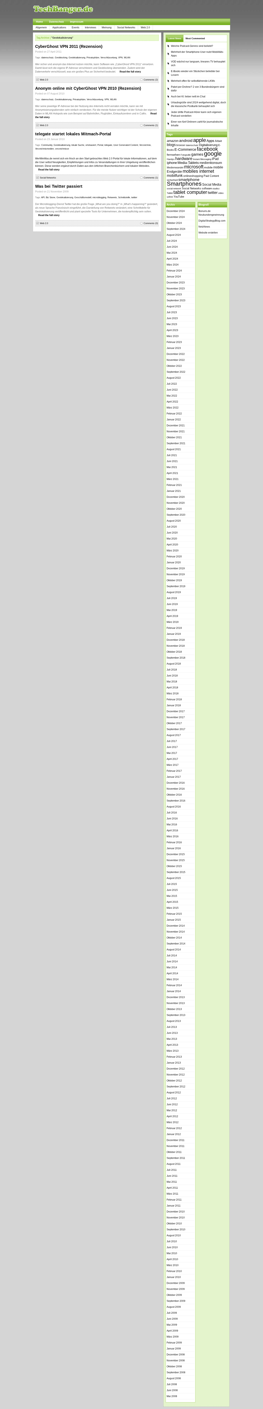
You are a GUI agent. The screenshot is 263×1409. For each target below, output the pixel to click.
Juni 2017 (172, 747)
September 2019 (176, 586)
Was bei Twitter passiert (58, 186)
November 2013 (176, 1003)
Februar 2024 (174, 270)
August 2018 (174, 663)
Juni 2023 (172, 318)
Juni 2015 (172, 890)
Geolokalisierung (77, 57)
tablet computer (190, 192)
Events (75, 27)
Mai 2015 (172, 896)
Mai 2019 (172, 610)
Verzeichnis (145, 145)
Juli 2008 (172, 1384)
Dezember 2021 (176, 425)
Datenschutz (56, 21)
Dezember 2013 (176, 997)
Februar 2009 (174, 1342)
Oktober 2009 (174, 1295)
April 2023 (172, 330)
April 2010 (172, 1259)
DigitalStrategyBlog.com (211, 220)
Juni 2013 (172, 1033)
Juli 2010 (172, 1241)
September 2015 (176, 872)
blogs (171, 145)
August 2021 (174, 449)
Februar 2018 (174, 699)
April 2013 (172, 1044)
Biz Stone (50, 197)
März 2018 (173, 693)
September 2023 (176, 300)
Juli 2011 (172, 1170)
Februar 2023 (174, 342)
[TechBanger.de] (73, 9)
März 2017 (173, 765)
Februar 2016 (174, 842)
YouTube (179, 196)
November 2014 (176, 931)
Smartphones (184, 184)
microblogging (99, 197)
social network (174, 188)
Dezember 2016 (176, 782)
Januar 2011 (174, 1205)
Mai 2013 (172, 1038)
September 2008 (176, 1372)
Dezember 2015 (176, 854)
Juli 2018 (172, 669)
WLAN (127, 57)
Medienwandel (175, 167)
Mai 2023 (172, 324)
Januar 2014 (174, 991)
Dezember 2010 (176, 1211)
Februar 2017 (174, 770)
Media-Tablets (188, 163)
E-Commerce (185, 149)
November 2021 (176, 431)
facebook (207, 149)
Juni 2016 (172, 818)
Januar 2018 (174, 705)
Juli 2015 (172, 884)
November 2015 (176, 860)
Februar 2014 (174, 985)
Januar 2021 (174, 491)
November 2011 (176, 1146)
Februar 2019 (174, 628)
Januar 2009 (174, 1348)
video (221, 193)
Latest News (174, 38)
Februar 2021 (174, 485)
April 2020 (172, 544)
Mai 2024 (172, 252)
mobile (208, 167)
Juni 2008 (172, 1390)
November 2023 (176, 288)
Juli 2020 (172, 526)
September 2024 (176, 229)
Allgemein (41, 27)
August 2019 (174, 592)
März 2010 (173, 1265)
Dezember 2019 (176, 568)
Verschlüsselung (108, 57)
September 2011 (176, 1158)
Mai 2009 (172, 1324)
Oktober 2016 (174, 794)
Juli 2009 (172, 1312)
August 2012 (174, 1092)
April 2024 (172, 258)
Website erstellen (208, 232)
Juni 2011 (172, 1175)
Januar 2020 (174, 562)
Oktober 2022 (174, 366)
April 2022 (172, 401)
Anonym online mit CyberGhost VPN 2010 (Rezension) (88, 88)
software (207, 188)
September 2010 (176, 1229)
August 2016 (174, 806)
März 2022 (173, 407)
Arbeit (218, 141)
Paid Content (211, 175)
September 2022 (176, 371)
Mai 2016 (172, 824)
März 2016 (173, 836)
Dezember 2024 (176, 211)
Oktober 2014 (174, 937)
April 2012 (172, 1116)
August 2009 (174, 1306)
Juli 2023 (172, 312)
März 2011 (172, 1193)
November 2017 (176, 717)
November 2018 (176, 645)
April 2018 (172, 687)
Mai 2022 (172, 395)
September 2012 (176, 1086)
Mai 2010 (172, 1253)
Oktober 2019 (174, 580)
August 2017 (174, 735)
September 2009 (176, 1301)
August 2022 (174, 377)
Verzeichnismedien (44, 148)
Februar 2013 (174, 1056)
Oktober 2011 (174, 1152)
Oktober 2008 (174, 1366)
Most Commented (195, 38)
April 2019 (172, 616)
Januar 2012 (174, 1134)
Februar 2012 (174, 1128)
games (197, 154)
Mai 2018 (172, 681)
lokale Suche (78, 145)
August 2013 (174, 1021)
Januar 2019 (174, 634)
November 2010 (176, 1217)
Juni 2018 (172, 675)
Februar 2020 (174, 556)
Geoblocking (61, 57)
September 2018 (176, 657)
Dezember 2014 (176, 925)
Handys (171, 159)
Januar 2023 (174, 348)
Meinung (107, 27)
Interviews (90, 27)
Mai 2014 (172, 967)
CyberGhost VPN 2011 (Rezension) (69, 46)
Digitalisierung (208, 145)
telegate (108, 145)
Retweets (112, 197)
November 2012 (176, 1074)
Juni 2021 (172, 461)
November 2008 (176, 1360)
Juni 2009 (172, 1318)
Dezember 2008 (176, 1354)
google (213, 153)
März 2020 (173, 550)
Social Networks (126, 27)
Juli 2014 (172, 955)
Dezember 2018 (176, 639)
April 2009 (172, 1330)
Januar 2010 (174, 1277)
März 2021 (173, 479)
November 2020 (176, 502)
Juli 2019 (172, 598)
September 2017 (176, 729)
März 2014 (173, 979)
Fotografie (186, 155)
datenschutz (47, 57)
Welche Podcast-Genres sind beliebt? (192, 46)
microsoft (193, 166)
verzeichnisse (62, 148)
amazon (173, 141)
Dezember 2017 (176, 711)
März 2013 (173, 1050)
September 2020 (176, 514)
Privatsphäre (93, 57)
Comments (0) (151, 223)
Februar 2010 (174, 1271)
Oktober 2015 (174, 866)
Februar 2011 (174, 1199)
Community (46, 145)
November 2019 (176, 574)
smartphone (189, 179)
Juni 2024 (172, 246)
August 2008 (174, 1378)
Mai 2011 (172, 1181)
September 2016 (176, 800)
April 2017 (172, 759)
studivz (216, 188)
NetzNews (204, 226)
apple (199, 140)
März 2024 (173, 264)
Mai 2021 (172, 467)
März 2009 (173, 1336)
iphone (172, 163)
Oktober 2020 (174, 508)
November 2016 (176, 788)
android (186, 140)
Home (39, 21)
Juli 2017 (172, 741)
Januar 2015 (174, 919)
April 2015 (172, 902)
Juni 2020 (172, 532)
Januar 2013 (174, 1062)
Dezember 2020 (176, 497)
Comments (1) (151, 125)
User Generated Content (125, 145)
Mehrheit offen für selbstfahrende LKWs (193, 80)
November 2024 (176, 217)
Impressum (76, 21)
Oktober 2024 (174, 223)
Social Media (211, 184)
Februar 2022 (174, 413)
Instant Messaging (202, 159)
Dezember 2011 (176, 1140)
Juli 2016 (172, 812)
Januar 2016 (174, 848)
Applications (59, 27)
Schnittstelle (124, 197)
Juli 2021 (172, 455)
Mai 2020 (172, 538)
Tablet (170, 193)
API (43, 197)
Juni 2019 (172, 604)
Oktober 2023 (174, 294)
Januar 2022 (174, 419)
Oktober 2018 (174, 651)
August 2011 (174, 1164)
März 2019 (173, 622)
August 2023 (174, 306)
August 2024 (174, 234)
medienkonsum (211, 162)
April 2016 (172, 830)
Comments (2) (151, 79)
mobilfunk (175, 176)
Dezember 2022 (176, 354)
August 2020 (174, 520)
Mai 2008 (172, 1396)
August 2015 (174, 878)
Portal (100, 145)
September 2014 (176, 943)
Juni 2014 (172, 961)
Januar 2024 (174, 276)
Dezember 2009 (176, 1283)
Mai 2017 (172, 753)
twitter (134, 197)
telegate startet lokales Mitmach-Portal (73, 134)
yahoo (170, 197)
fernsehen (173, 154)
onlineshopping (193, 175)
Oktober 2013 (174, 1009)
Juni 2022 (172, 389)
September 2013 (176, 1015)
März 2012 (173, 1122)
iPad (215, 159)
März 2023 (173, 336)
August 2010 (174, 1235)
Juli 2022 (172, 383)
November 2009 (176, 1289)
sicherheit (172, 180)
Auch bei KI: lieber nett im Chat (188, 96)
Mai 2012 (172, 1110)
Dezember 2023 (176, 282)
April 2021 (172, 473)
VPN (120, 57)
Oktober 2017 (174, 723)
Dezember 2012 (176, 1068)
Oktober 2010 (174, 1223)
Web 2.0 (145, 27)
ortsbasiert (90, 145)
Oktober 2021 (174, 437)
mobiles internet (198, 171)
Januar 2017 (174, 776)
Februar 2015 (174, 913)
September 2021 (176, 443)
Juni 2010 (172, 1247)
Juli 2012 (172, 1098)
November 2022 (176, 360)
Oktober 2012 (174, 1080)
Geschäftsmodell (82, 197)
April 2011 (172, 1187)
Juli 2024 (172, 240)
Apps (210, 141)
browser (180, 145)
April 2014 (172, 973)
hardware (183, 158)
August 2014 (174, 949)
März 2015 (173, 907)
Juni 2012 (172, 1104)
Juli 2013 (172, 1027)
